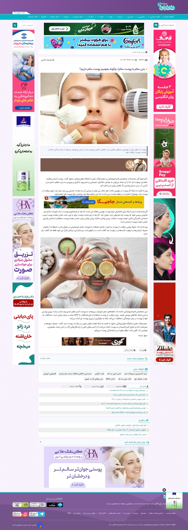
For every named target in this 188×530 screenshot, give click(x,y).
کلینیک (43, 17)
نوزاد (110, 17)
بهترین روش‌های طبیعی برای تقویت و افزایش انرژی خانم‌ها (125, 408)
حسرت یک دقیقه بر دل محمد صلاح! (133, 434)
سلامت (91, 17)
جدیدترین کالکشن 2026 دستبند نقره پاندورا (75, 373)
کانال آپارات (102, 513)
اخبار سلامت (54, 17)
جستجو (143, 513)
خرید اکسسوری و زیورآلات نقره (135, 373)
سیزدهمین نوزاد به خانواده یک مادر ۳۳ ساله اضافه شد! (127, 390)
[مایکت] (55, 504)
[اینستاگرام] (20, 516)
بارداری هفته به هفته (156, 513)
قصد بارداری (155, 17)
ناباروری (142, 17)
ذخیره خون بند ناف (114, 373)
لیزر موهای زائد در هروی (94, 379)
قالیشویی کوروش (49, 373)
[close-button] (164, 490)
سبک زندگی (78, 17)
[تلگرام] (36, 516)
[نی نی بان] (166, 6)
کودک (101, 17)
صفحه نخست (168, 17)
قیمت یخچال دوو (140, 379)
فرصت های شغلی (114, 513)
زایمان (120, 17)
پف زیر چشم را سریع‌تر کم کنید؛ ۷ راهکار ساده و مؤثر (128, 412)
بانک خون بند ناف (124, 379)
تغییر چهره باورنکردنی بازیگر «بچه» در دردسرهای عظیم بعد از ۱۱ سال (123, 403)
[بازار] (21, 504)
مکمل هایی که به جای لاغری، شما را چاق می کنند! (129, 395)
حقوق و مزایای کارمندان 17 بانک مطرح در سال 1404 (126, 429)
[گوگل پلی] (38, 504)
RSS (69, 513)
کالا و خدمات (32, 17)
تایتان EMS (110, 379)
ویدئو (66, 17)
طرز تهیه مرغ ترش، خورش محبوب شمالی (130, 425)
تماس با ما (126, 513)
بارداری (130, 17)
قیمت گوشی (99, 373)
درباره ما (135, 513)
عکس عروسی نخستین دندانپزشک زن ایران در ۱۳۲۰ (128, 399)
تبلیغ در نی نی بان (89, 513)
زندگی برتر (77, 513)
